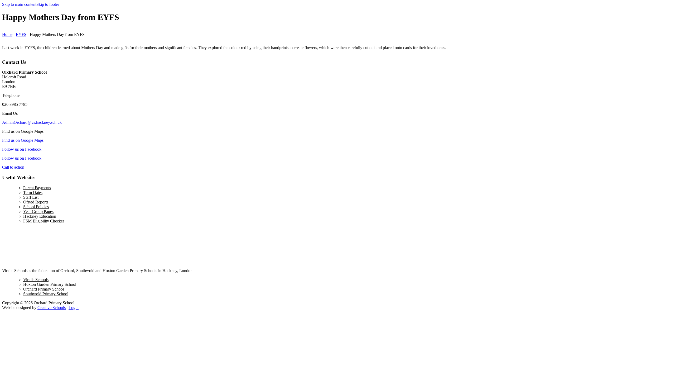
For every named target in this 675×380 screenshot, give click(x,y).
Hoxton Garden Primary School (49, 284)
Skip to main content (19, 4)
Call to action (13, 167)
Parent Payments (37, 188)
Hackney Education (39, 216)
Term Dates (32, 192)
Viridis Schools (36, 279)
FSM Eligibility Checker (43, 221)
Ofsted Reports (35, 202)
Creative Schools (51, 307)
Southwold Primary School (45, 294)
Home (7, 34)
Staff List (30, 197)
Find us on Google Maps (23, 140)
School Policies (36, 207)
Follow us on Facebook (21, 149)
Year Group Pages (38, 211)
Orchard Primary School (43, 289)
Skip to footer (47, 4)
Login (74, 307)
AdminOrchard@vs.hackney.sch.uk (32, 122)
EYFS (21, 34)
